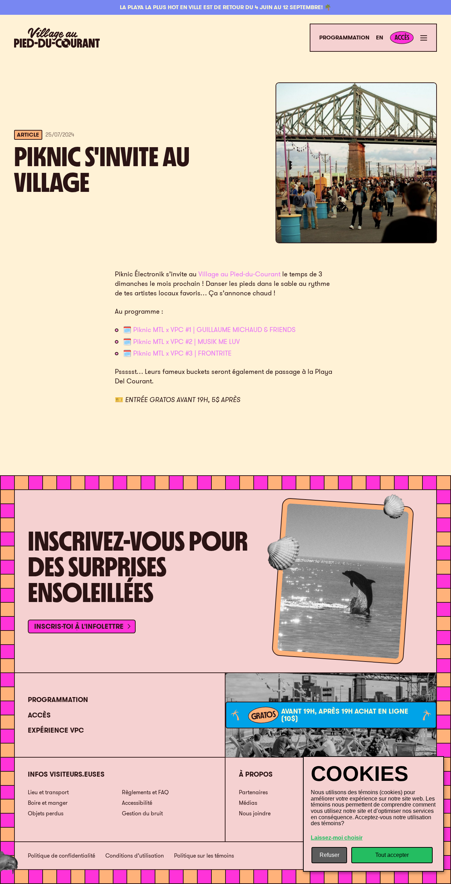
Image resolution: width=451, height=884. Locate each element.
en (379, 38)
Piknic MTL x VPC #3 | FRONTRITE (182, 353)
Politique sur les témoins (204, 856)
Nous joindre (255, 813)
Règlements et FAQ (145, 792)
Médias (248, 802)
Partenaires (253, 792)
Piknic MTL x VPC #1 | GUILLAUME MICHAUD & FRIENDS (214, 329)
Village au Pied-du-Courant (239, 274)
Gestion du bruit (142, 813)
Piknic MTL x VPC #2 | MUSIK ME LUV (186, 341)
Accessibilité (137, 802)
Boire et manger (48, 802)
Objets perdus (45, 813)
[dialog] (373, 814)
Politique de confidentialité (61, 856)
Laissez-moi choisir (337, 838)
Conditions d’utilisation (134, 856)
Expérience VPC (56, 730)
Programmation (344, 38)
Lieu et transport (48, 792)
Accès (39, 715)
